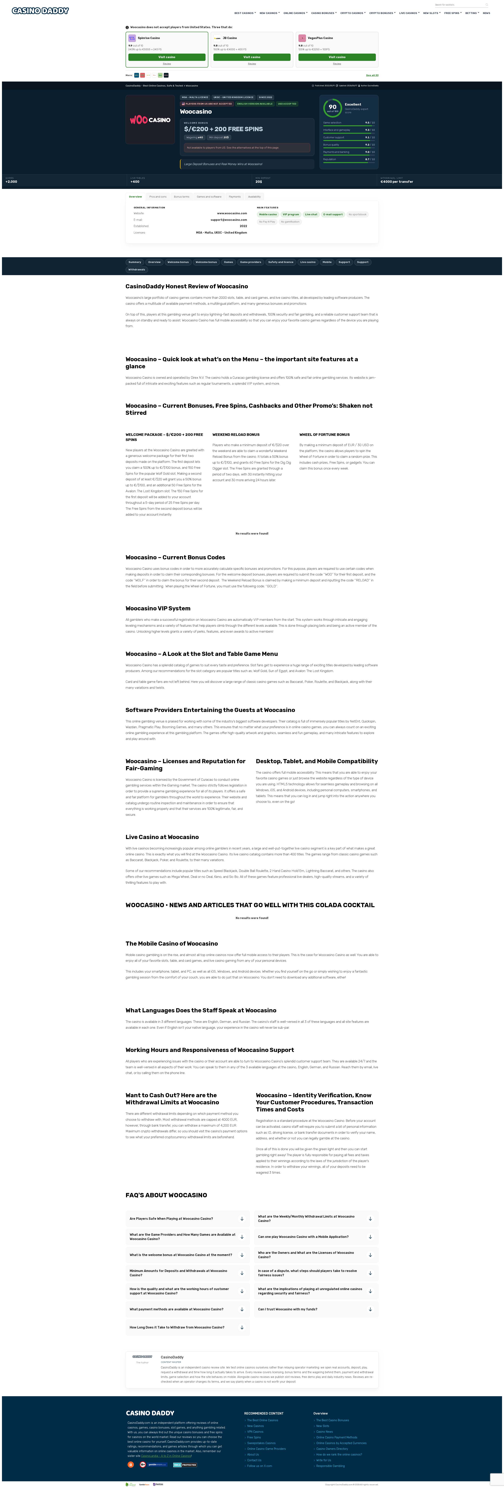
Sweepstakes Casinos (261, 1443)
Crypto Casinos (351, 13)
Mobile (327, 262)
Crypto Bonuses (381, 13)
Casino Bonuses (322, 13)
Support (344, 262)
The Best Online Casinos (262, 1420)
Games (228, 262)
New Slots (430, 13)
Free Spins (451, 13)
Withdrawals (137, 269)
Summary (135, 262)
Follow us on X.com (259, 1466)
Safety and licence (280, 262)
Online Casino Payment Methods (336, 1437)
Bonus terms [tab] (181, 196)
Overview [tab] (135, 196)
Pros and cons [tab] (158, 196)
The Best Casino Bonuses (332, 1420)
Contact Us (254, 1460)
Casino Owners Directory (332, 1449)
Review (167, 63)
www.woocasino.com (232, 213)
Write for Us (323, 1460)
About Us (253, 1454)
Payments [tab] (235, 196)
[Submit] (485, 4)
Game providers (250, 262)
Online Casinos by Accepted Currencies (341, 1443)
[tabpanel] (252, 222)
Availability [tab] (254, 196)
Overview (154, 262)
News (486, 13)
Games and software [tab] (209, 196)
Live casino (308, 262)
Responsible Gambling (330, 1466)
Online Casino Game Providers (266, 1449)
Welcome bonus (178, 262)
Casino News (324, 1431)
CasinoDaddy (373, 86)
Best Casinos (244, 13)
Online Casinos (294, 13)
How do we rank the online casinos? (339, 1454)
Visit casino (166, 57)
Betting (471, 13)
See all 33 (372, 75)
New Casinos (268, 13)
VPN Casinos (255, 1431)
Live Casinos (408, 13)
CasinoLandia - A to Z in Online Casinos (166, 1456)
